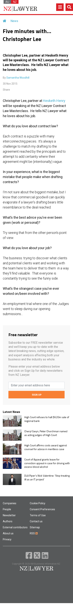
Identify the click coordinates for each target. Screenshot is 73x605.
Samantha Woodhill (17, 77)
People (7, 509)
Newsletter (9, 515)
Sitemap (35, 527)
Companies (9, 503)
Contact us (36, 521)
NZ (15, 2)
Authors (7, 521)
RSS (32, 533)
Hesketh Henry (54, 101)
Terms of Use (38, 515)
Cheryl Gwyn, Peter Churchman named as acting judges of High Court (45, 433)
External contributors (15, 527)
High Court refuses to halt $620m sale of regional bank (46, 419)
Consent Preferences (42, 509)
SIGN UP (36, 395)
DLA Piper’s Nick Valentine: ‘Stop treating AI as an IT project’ (47, 477)
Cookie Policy (37, 503)
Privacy (7, 539)
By (16, 77)
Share (6, 89)
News (14, 21)
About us (8, 533)
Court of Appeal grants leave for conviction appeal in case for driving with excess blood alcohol (47, 463)
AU (7, 2)
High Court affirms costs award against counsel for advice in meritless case (45, 447)
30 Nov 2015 (10, 83)
